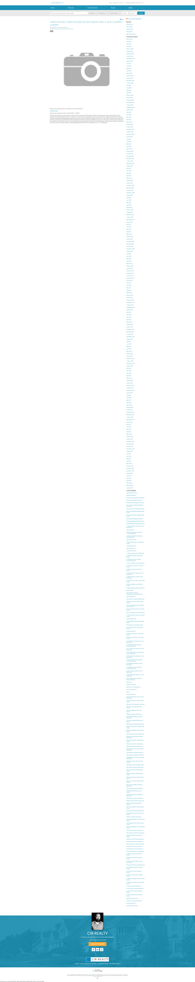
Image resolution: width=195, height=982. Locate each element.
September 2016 (130, 307)
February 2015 (129, 353)
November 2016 (130, 302)
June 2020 (128, 200)
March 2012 (129, 434)
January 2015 (129, 356)
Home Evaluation (92, 8)
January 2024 (129, 97)
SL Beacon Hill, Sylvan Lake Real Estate (135, 865)
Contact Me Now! (97, 944)
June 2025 (128, 66)
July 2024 (128, 85)
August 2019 (129, 222)
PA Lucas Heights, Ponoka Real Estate (135, 612)
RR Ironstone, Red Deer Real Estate (135, 767)
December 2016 (130, 300)
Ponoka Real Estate (131, 631)
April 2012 (128, 431)
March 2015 (129, 351)
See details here (54, 111)
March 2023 (129, 122)
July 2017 (128, 283)
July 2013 (128, 395)
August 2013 (129, 392)
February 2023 (129, 124)
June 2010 (128, 475)
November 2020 (130, 187)
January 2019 (129, 239)
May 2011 (128, 458)
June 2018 (128, 256)
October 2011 (129, 446)
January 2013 (129, 409)
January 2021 (129, 183)
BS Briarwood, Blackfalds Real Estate (135, 502)
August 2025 (129, 61)
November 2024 (130, 80)
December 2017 (130, 270)
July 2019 (128, 224)
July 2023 (128, 112)
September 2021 (130, 163)
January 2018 (129, 268)
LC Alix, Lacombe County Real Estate (135, 553)
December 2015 (130, 329)
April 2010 (128, 480)
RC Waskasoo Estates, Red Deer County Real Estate (134, 668)
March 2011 (129, 463)
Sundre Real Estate (131, 903)
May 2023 (128, 117)
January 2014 (129, 383)
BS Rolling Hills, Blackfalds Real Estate (135, 521)
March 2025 (129, 73)
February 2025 (129, 75)
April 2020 (128, 205)
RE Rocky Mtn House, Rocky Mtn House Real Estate (134, 679)
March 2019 (129, 234)
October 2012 (129, 417)
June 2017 (128, 285)
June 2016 (128, 314)
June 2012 (128, 427)
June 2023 (128, 114)
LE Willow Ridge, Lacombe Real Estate (135, 588)
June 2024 (128, 87)
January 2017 (129, 297)
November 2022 (130, 129)
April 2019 (128, 231)
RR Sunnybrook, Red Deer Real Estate (135, 833)
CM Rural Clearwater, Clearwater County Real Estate (134, 533)
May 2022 (128, 144)
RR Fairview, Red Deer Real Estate (134, 746)
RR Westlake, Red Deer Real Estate (134, 841)
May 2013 (128, 400)
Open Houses (129, 29)
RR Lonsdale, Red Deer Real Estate (134, 788)
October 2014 (129, 361)
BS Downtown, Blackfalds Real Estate (135, 508)
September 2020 (130, 192)
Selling (130, 8)
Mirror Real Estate (130, 596)
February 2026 (129, 48)
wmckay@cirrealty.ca (135, 3)
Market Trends (130, 590)
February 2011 (129, 466)
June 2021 (128, 170)
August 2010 (129, 473)
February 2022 (129, 151)
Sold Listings (129, 31)
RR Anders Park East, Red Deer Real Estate (63, 28)
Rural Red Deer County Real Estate (134, 848)
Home (52, 8)
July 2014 (128, 368)
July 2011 (128, 453)
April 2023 (128, 119)
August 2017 (129, 280)
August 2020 (129, 195)
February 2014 (129, 380)
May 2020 (128, 202)
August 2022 (129, 136)
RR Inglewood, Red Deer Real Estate (135, 764)
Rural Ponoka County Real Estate (134, 846)
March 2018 (129, 263)
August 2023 (129, 109)
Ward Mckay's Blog (130, 34)
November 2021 (130, 158)
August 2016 (129, 309)
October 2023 (129, 105)
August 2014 (129, 366)
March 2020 (129, 207)
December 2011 (130, 441)
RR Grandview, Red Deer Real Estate (135, 755)
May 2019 (128, 229)
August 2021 (129, 166)
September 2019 (130, 219)
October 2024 (129, 83)
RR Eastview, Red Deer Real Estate (134, 744)
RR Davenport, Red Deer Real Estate (135, 724)
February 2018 (129, 266)
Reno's (128, 692)
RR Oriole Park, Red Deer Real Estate (135, 810)
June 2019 (128, 227)
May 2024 (128, 90)
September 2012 (130, 419)
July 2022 (128, 139)
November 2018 (130, 244)
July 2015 (128, 341)
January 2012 (129, 439)
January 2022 (129, 153)
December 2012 (130, 412)
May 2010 (128, 478)
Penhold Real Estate (131, 618)
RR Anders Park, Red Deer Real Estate (135, 704)
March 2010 (129, 483)
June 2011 (128, 456)
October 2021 (129, 161)
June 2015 (128, 344)
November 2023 (130, 102)
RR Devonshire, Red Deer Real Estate (135, 734)
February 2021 (129, 180)
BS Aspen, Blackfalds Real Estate (134, 500)
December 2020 (130, 185)
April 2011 (128, 461)
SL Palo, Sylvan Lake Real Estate (134, 886)
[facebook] (93, 949)
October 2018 (129, 246)
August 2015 (129, 339)
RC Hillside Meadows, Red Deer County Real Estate (133, 645)
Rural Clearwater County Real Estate (135, 844)
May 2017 (128, 287)
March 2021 (129, 178)
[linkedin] (97, 949)
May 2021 (128, 173)
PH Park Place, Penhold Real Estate (134, 625)
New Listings (129, 26)
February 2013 (129, 407)
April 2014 (128, 375)
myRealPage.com (97, 971)
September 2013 (130, 390)
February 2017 (129, 295)
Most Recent (129, 39)
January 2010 (129, 487)
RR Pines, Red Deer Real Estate (133, 816)
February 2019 (129, 236)
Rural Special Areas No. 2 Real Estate (135, 851)
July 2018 (128, 253)
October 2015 (129, 334)
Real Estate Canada (131, 684)
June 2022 (128, 141)
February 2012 (129, 436)
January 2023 (129, 127)
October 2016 (129, 305)
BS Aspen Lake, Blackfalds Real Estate (135, 497)
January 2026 (129, 51)
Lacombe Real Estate (131, 550)
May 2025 (128, 68)
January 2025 (129, 78)
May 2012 (128, 429)
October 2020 (129, 190)
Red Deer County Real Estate (133, 687)
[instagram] (101, 949)
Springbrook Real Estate (132, 898)
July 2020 (128, 197)
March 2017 (129, 292)
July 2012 (128, 424)
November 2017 (130, 273)
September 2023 (130, 107)
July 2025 (128, 63)
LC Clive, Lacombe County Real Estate (135, 563)
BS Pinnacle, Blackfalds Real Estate (134, 518)
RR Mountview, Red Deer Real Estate (135, 800)
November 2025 (130, 53)
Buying (113, 8)
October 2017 (129, 275)
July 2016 (128, 312)
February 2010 (129, 485)
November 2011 (130, 444)
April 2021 (128, 175)
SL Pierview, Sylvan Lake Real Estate (135, 888)
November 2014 (130, 358)
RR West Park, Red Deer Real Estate (135, 839)
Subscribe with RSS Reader (134, 19)
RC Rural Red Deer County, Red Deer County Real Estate (135, 653)
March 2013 (129, 405)
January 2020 (129, 212)
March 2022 (129, 148)
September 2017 (130, 278)
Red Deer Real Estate (131, 689)
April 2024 (128, 92)
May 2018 (128, 258)
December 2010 (130, 468)
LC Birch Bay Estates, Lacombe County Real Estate (133, 560)
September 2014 (130, 363)
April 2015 (128, 348)
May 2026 (128, 44)
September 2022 (130, 134)
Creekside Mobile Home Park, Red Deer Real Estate (134, 536)
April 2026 (128, 46)
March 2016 (129, 322)
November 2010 (130, 470)
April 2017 (128, 290)
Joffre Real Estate (130, 548)
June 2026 (128, 41)
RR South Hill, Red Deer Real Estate (134, 830)
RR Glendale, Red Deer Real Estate (134, 752)
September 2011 (130, 448)
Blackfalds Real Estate (131, 493)
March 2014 (129, 378)
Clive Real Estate (130, 529)
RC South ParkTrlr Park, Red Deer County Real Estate (134, 660)
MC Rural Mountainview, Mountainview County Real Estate (134, 593)
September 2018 (130, 248)
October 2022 (129, 131)
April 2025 (128, 70)
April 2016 (128, 319)
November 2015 (130, 331)
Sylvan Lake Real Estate (132, 905)
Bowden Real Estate (131, 495)
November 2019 (130, 214)
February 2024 (129, 95)
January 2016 (129, 327)
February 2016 (129, 324)
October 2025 (129, 56)
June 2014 (128, 370)
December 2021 (130, 156)
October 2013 (129, 387)
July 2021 (128, 168)
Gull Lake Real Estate (131, 539)
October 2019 (129, 217)
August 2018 (129, 251)
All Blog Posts (129, 24)
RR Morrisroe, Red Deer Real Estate (134, 798)
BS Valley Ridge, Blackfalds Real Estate (135, 523)
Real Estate (129, 682)
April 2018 (128, 261)
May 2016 (128, 317)
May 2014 (128, 373)
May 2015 (128, 346)
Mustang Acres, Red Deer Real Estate (135, 599)
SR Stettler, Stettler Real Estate (134, 900)
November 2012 (130, 414)
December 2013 (130, 385)
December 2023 (130, 100)
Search (141, 13)
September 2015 (130, 336)
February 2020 (129, 209)
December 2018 (130, 241)
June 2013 (128, 397)
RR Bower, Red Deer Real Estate (134, 714)
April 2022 (128, 146)
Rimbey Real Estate (131, 694)
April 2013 (128, 402)
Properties (71, 8)
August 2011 (129, 451)
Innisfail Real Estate (131, 545)
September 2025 (130, 58)
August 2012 (129, 422)
